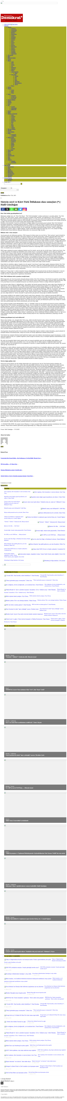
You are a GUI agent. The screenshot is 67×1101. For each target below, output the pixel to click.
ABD (12, 62)
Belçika (13, 32)
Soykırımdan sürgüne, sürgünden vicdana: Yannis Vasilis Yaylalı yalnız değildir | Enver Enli (14, 555)
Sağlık (9, 151)
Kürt (12, 122)
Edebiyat (13, 141)
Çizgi (9, 168)
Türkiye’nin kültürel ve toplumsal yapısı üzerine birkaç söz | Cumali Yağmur (28, 919)
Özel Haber (10, 150)
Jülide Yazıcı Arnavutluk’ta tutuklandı (17, 820)
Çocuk (9, 59)
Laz (12, 123)
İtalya (12, 44)
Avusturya (13, 31)
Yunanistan (13, 53)
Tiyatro (13, 148)
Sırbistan (13, 52)
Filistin (16, 76)
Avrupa (9, 27)
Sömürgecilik (11, 155)
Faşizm (9, 101)
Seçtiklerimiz (11, 173)
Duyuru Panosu (8, 178)
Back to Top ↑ (4, 485)
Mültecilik (13, 109)
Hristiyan (13, 120)
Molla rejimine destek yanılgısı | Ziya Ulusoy (40, 596)
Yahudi (13, 127)
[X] (7, 209)
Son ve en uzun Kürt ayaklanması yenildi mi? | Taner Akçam (24, 722)
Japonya (13, 69)
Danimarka (14, 34)
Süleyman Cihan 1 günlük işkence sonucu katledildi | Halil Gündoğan (26, 886)
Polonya (13, 49)
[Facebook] (3, 209)
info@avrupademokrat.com (5, 1079)
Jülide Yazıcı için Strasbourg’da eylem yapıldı (41, 1045)
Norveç (13, 48)
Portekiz (13, 51)
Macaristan (13, 46)
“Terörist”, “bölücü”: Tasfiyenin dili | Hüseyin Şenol (16, 521)
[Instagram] (25, 209)
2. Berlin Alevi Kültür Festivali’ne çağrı (36, 1021)
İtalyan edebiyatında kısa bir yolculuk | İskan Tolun (16, 512)
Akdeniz (13, 161)
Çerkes (12, 118)
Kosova (13, 45)
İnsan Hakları (11, 132)
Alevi (12, 115)
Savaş (9, 152)
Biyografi (13, 140)
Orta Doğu (13, 74)
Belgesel (13, 138)
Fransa (12, 35)
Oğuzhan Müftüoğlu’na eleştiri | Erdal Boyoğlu (11, 470)
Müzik (12, 144)
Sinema (9, 154)
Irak (16, 77)
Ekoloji (9, 88)
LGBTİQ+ (13, 136)
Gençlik (10, 102)
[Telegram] (20, 209)
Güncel (9, 111)
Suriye (16, 84)
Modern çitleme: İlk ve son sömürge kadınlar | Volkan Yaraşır (52, 600)
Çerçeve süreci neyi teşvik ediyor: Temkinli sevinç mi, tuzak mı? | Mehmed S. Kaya (12, 503)
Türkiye (10, 159)
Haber (9, 112)
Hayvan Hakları (11, 129)
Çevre (12, 90)
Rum (12, 125)
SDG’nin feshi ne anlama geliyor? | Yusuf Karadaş (43, 604)
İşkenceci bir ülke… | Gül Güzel (11, 526)
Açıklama (10, 179)
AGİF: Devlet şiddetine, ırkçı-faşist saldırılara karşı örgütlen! (51, 1050)
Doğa (12, 91)
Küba (16, 73)
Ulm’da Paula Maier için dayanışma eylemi (39, 1072)
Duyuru (9, 180)
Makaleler (10, 171)
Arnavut (13, 116)
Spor (9, 157)
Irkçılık (9, 130)
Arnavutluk (14, 30)
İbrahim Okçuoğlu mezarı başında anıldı (36, 992)
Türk (12, 126)
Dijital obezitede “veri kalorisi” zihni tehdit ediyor (44, 1061)
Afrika (12, 65)
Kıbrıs (12, 70)
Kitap (12, 143)
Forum (9, 169)
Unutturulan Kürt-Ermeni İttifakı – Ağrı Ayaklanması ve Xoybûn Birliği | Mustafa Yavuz (21, 458)
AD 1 (2, 446)
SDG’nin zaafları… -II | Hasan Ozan (9, 464)
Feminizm (13, 134)
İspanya (13, 39)
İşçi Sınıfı (13, 98)
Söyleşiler (10, 175)
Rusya (12, 85)
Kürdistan (17, 81)
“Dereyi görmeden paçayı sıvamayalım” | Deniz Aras (45, 580)
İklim (12, 92)
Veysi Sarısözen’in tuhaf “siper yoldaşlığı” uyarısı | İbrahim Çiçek (25, 755)
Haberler (6, 25)
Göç (9, 105)
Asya (12, 63)
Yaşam (9, 164)
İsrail (16, 80)
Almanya (13, 28)
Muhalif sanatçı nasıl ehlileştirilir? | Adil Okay (15, 508)
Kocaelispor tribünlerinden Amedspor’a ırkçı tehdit (44, 973)
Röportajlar (10, 172)
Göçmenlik (14, 108)
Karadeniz (13, 162)
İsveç (12, 41)
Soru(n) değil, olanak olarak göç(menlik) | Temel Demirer (17, 530)
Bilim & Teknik (12, 58)
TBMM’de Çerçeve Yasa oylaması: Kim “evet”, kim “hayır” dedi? (25, 689)
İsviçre (12, 42)
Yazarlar (10, 176)
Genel (9, 104)
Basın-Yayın (11, 166)
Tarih (9, 158)
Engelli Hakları (11, 99)
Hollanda (13, 37)
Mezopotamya (18, 83)
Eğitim (9, 87)
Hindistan (13, 67)
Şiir (12, 147)
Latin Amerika (14, 71)
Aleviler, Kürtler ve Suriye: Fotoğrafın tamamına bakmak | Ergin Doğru (17, 476)
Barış (9, 56)
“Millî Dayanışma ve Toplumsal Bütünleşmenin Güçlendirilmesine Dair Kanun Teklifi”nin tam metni (35, 853)
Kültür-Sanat (11, 137)
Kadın (9, 133)
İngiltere (13, 38)
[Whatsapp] (11, 209)
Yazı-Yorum (7, 165)
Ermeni (13, 119)
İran (16, 78)
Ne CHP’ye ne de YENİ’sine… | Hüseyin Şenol (15, 534)
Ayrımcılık (10, 55)
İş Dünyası (13, 97)
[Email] (16, 209)
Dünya (9, 60)
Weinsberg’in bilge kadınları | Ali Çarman (14, 560)
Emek (9, 94)
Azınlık (13, 106)
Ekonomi (13, 95)
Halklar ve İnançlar (12, 113)
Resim (12, 145)
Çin (12, 66)
